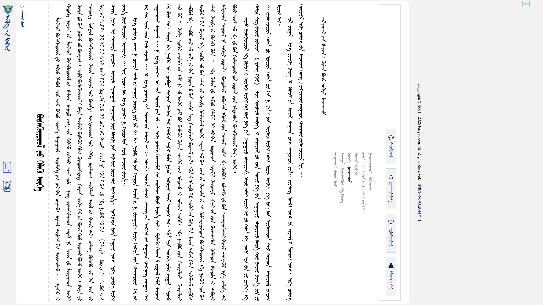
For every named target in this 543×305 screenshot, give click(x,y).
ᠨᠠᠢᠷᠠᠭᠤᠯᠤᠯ (349, 174)
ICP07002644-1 (420, 202)
